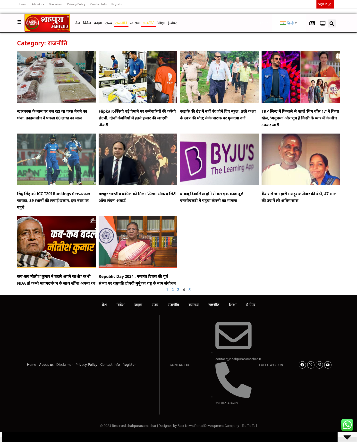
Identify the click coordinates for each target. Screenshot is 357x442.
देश (77, 23)
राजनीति (121, 23)
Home (23, 4)
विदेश (87, 23)
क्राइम (98, 23)
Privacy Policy (76, 4)
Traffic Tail (249, 426)
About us (38, 4)
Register (116, 4)
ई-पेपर (172, 23)
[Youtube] (328, 365)
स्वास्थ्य (135, 23)
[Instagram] (319, 365)
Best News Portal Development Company (208, 426)
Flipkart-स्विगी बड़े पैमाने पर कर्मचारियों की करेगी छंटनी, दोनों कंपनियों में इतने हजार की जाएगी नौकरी (137, 117)
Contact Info (98, 4)
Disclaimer (55, 4)
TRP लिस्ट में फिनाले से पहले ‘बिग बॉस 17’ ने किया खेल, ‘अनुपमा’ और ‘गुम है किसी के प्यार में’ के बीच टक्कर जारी (300, 117)
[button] (332, 23)
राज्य (108, 23)
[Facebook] (302, 365)
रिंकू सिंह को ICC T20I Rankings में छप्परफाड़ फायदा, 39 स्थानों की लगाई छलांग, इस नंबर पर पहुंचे (53, 200)
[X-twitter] (310, 365)
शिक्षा (161, 23)
